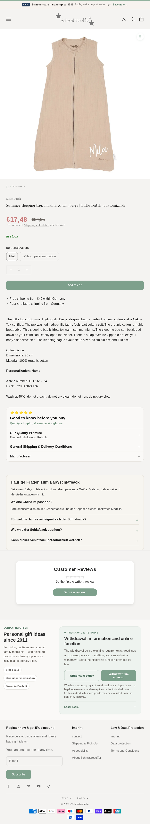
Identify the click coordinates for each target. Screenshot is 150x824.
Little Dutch (13, 198)
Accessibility (80, 750)
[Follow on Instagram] (18, 786)
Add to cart (75, 285)
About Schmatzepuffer (86, 757)
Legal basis (100, 707)
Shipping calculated (36, 225)
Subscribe (18, 774)
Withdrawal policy (82, 675)
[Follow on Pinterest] (28, 786)
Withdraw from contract (119, 675)
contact (77, 736)
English (81, 798)
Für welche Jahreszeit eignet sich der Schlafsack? (48, 519)
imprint (115, 736)
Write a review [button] (74, 592)
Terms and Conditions (125, 750)
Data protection (120, 743)
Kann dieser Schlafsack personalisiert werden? (46, 540)
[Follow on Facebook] (8, 786)
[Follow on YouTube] (39, 786)
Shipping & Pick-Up (84, 743)
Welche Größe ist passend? (31, 502)
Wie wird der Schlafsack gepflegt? (36, 529)
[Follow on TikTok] (49, 786)
